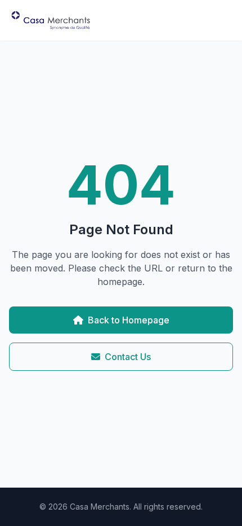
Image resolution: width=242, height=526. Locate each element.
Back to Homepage (128, 320)
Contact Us (128, 356)
